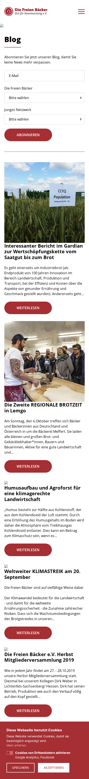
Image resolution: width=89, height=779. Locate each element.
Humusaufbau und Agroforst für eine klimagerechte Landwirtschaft (42, 493)
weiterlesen (28, 307)
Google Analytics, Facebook (42, 755)
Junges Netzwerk (17, 109)
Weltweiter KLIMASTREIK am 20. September (42, 574)
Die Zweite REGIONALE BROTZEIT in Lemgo (43, 407)
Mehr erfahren (16, 745)
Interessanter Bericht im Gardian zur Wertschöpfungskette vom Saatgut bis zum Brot (43, 251)
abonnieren (28, 134)
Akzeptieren (54, 767)
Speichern (20, 767)
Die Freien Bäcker (18, 88)
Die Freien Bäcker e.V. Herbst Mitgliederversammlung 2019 (39, 657)
